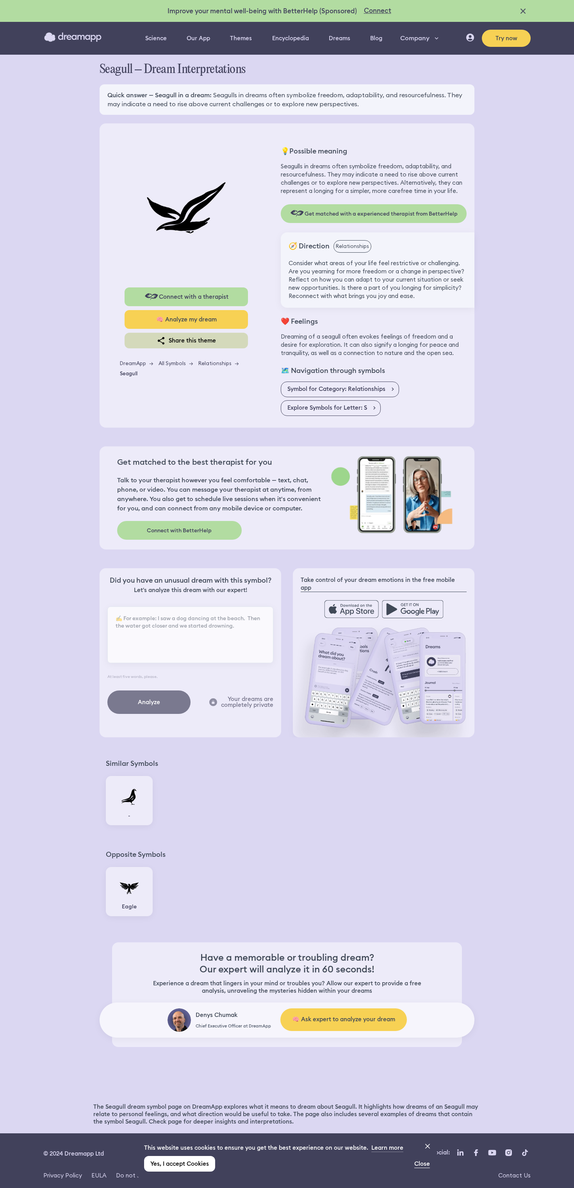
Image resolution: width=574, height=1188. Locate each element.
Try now (506, 38)
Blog (376, 38)
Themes (241, 38)
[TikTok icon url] (525, 1153)
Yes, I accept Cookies (179, 1164)
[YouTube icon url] (492, 1153)
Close (422, 1164)
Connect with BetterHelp (179, 530)
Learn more (387, 1148)
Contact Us (514, 1175)
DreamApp (133, 363)
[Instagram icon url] (508, 1153)
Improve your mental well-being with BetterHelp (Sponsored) (262, 11)
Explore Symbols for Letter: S (327, 408)
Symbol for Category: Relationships (336, 389)
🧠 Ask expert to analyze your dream (343, 1019)
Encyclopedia (290, 38)
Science (156, 38)
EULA (99, 1175)
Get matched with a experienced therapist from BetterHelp (381, 213)
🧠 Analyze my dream (186, 319)
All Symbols (172, 363)
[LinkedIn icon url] (460, 1153)
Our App (198, 38)
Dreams (339, 38)
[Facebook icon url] (475, 1153)
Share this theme (192, 340)
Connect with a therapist (193, 297)
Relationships (215, 363)
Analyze (149, 702)
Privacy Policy (62, 1175)
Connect (377, 10)
